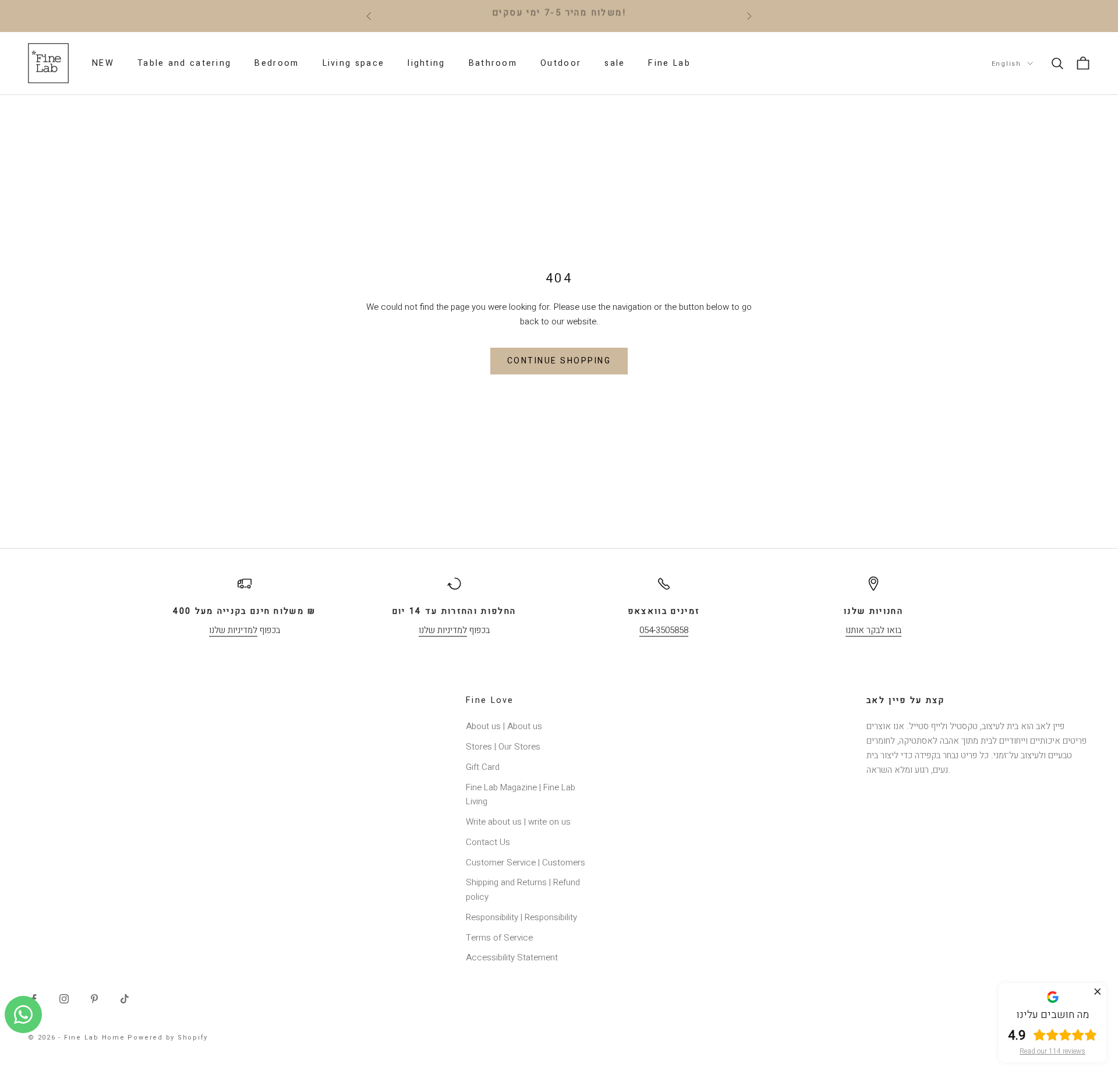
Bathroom (493, 62)
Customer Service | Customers (525, 862)
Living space (354, 62)
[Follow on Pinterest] (94, 999)
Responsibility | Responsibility (521, 917)
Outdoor (560, 62)
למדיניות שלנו (233, 630)
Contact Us (488, 842)
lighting (426, 62)
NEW (103, 62)
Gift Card (483, 767)
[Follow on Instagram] (64, 999)
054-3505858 (663, 630)
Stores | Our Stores (503, 746)
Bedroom (276, 62)
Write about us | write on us (518, 821)
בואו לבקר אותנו (873, 630)
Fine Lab (669, 62)
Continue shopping (559, 361)
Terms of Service (499, 937)
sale (614, 62)
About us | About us (504, 726)
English (1006, 63)
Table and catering (184, 62)
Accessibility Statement (512, 957)
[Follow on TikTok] (124, 999)
